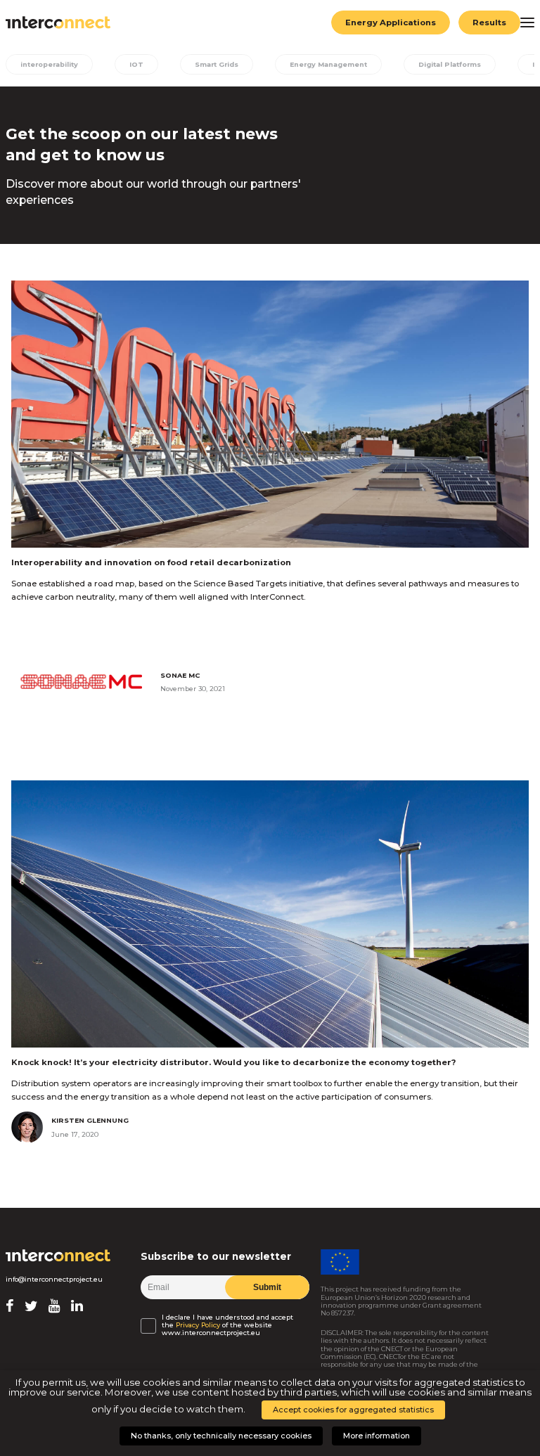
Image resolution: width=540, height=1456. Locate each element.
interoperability (49, 64)
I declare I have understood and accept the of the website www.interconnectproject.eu (227, 1325)
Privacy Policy (198, 1325)
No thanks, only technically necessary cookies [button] (221, 1436)
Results (489, 22)
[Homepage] (58, 1255)
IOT (136, 64)
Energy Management (328, 64)
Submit (267, 1287)
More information (376, 1436)
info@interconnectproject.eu (54, 1279)
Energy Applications (390, 22)
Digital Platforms (449, 64)
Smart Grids (216, 64)
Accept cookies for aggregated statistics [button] (353, 1410)
